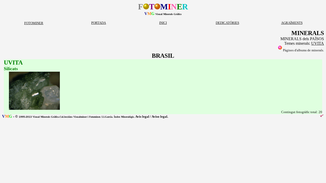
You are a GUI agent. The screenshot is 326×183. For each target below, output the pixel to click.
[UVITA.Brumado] (34, 108)
